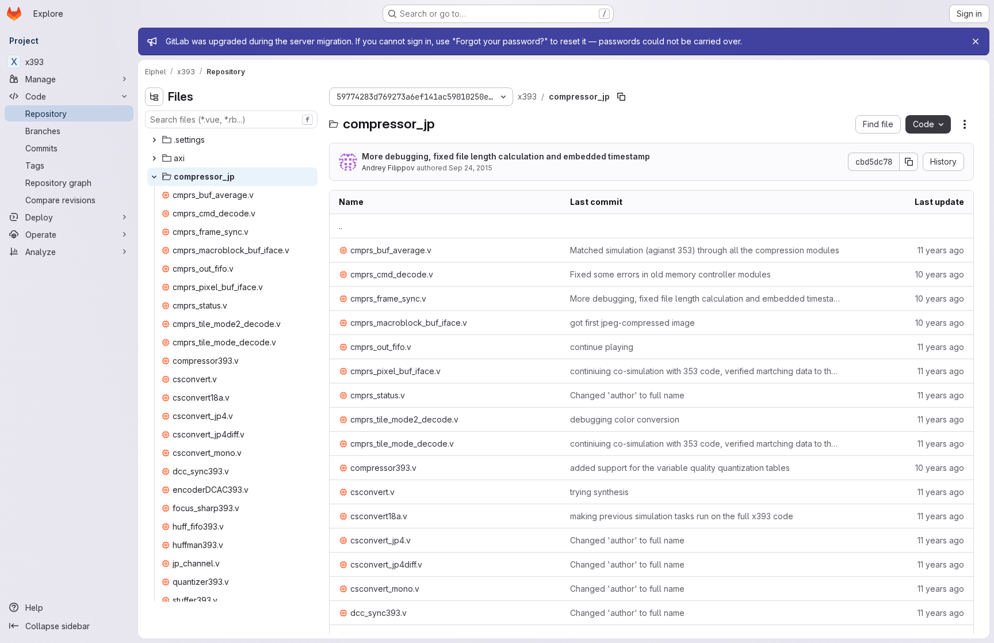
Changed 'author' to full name (627, 395)
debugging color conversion (624, 419)
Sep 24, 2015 (470, 167)
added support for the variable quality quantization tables (680, 468)
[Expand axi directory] (154, 158)
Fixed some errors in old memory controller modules (670, 274)
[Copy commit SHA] (909, 162)
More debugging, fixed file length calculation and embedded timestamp (506, 156)
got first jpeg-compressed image (632, 323)
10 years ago (939, 274)
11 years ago (940, 250)
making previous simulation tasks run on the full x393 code (681, 516)
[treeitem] (232, 140)
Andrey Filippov (388, 167)
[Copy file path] (621, 96)
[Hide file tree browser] (154, 96)
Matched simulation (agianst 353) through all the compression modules (704, 250)
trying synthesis (599, 492)
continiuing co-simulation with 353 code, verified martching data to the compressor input (706, 371)
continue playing (601, 347)
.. (340, 226)
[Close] (975, 41)
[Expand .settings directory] (154, 140)
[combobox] (231, 119)
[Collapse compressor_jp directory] (154, 177)
